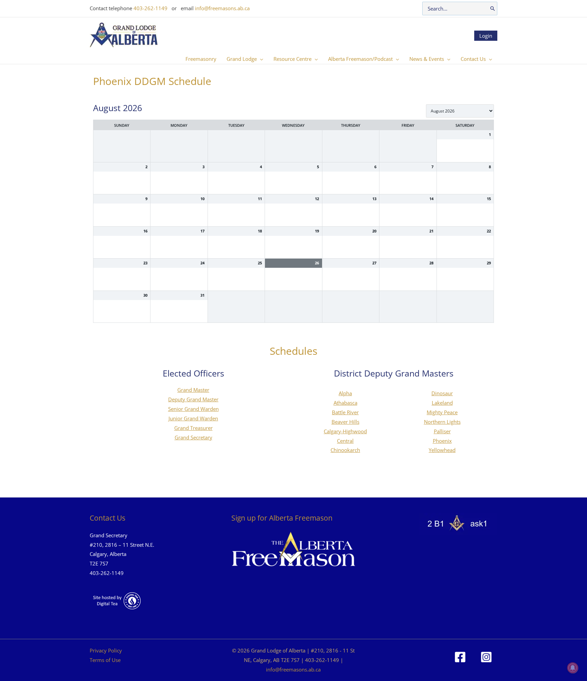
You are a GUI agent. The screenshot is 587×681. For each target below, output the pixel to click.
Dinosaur (442, 393)
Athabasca (345, 402)
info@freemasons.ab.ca (222, 8)
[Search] (492, 8)
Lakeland (442, 402)
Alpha (345, 393)
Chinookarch (345, 450)
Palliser (442, 431)
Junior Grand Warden (193, 418)
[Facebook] (460, 657)
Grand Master (193, 389)
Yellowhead (442, 450)
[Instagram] (486, 657)
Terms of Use (105, 660)
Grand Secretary (193, 437)
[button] (260, 59)
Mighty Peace (442, 412)
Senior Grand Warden (193, 408)
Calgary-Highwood (345, 431)
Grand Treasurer (193, 427)
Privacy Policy (106, 650)
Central (345, 440)
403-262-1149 (150, 8)
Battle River (345, 412)
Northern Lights (442, 421)
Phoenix (442, 440)
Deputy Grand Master (193, 399)
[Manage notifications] (572, 667)
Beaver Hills (345, 421)
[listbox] (460, 111)
